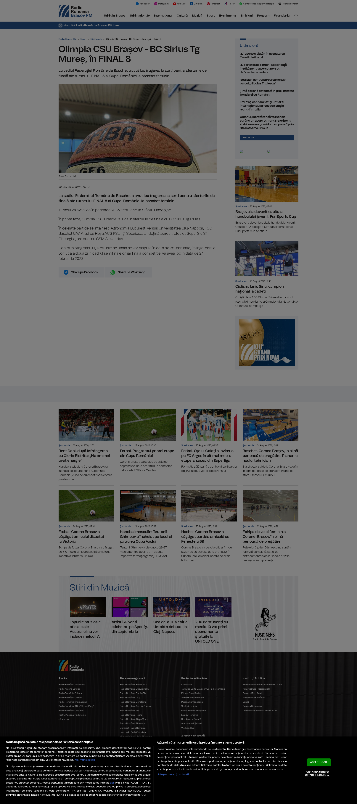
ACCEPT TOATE (319, 762)
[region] (178, 770)
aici (112, 783)
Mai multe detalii (85, 759)
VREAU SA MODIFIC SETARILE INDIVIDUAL (317, 773)
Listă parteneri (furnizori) (173, 774)
